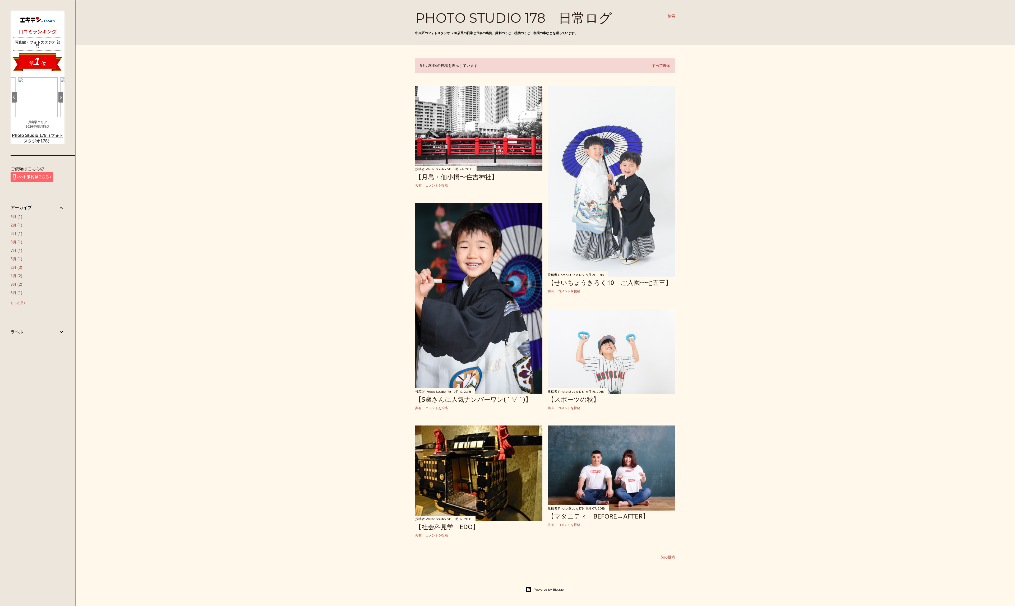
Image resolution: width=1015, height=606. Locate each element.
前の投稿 (667, 557)
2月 (16, 225)
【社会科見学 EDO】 (447, 526)
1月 (16, 276)
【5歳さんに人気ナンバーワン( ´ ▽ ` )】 (473, 399)
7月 (16, 250)
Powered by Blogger (549, 589)
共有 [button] (418, 185)
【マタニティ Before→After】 (598, 516)
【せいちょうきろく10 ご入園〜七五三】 (610, 282)
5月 (16, 259)
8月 (16, 242)
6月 (16, 217)
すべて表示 (661, 65)
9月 (16, 234)
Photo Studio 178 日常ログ (513, 18)
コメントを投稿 (437, 185)
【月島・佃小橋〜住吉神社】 (456, 177)
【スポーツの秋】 (573, 399)
